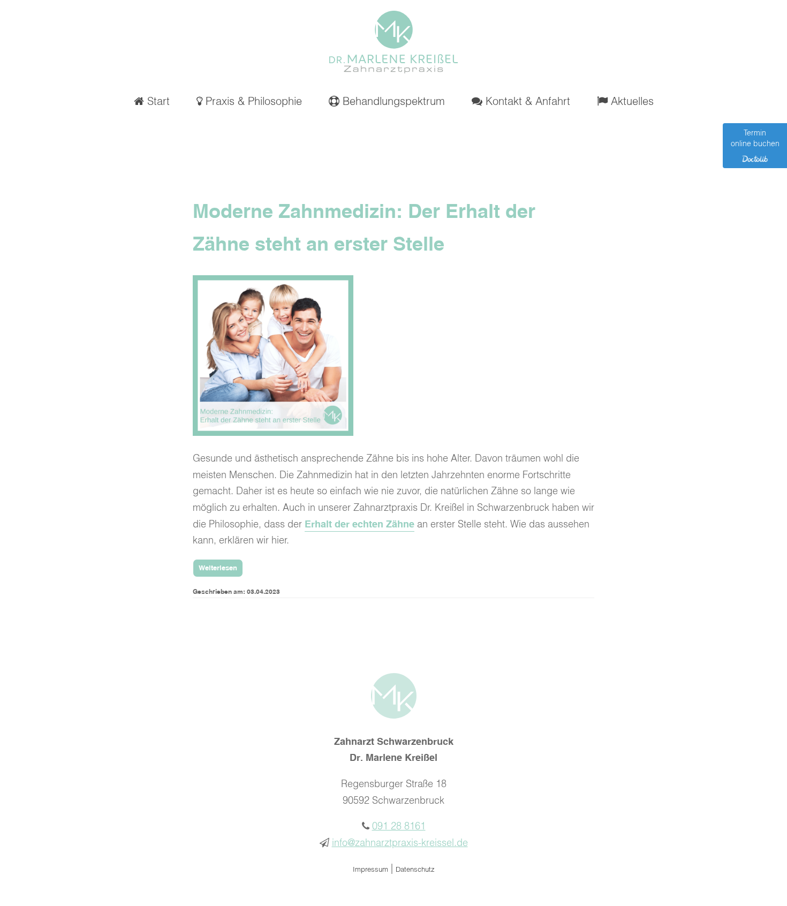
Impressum (370, 869)
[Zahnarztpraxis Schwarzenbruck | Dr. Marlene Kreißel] (393, 71)
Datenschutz (415, 869)
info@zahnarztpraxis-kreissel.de (400, 843)
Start (157, 101)
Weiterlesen (218, 568)
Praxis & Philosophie (252, 101)
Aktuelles (631, 101)
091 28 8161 (399, 827)
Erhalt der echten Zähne (359, 525)
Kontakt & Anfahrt (526, 101)
